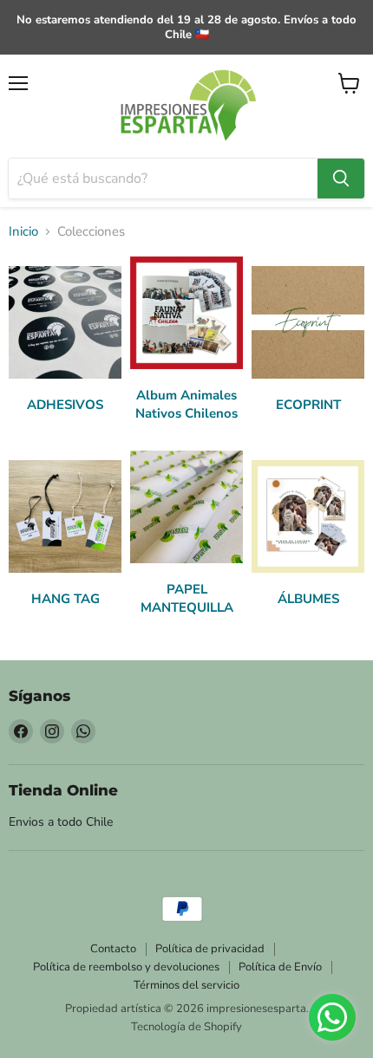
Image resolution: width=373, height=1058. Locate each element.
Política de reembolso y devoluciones (126, 967)
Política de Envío (280, 967)
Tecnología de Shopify (186, 1027)
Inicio (23, 231)
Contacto (113, 949)
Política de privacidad (210, 949)
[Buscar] (340, 178)
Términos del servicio (186, 985)
